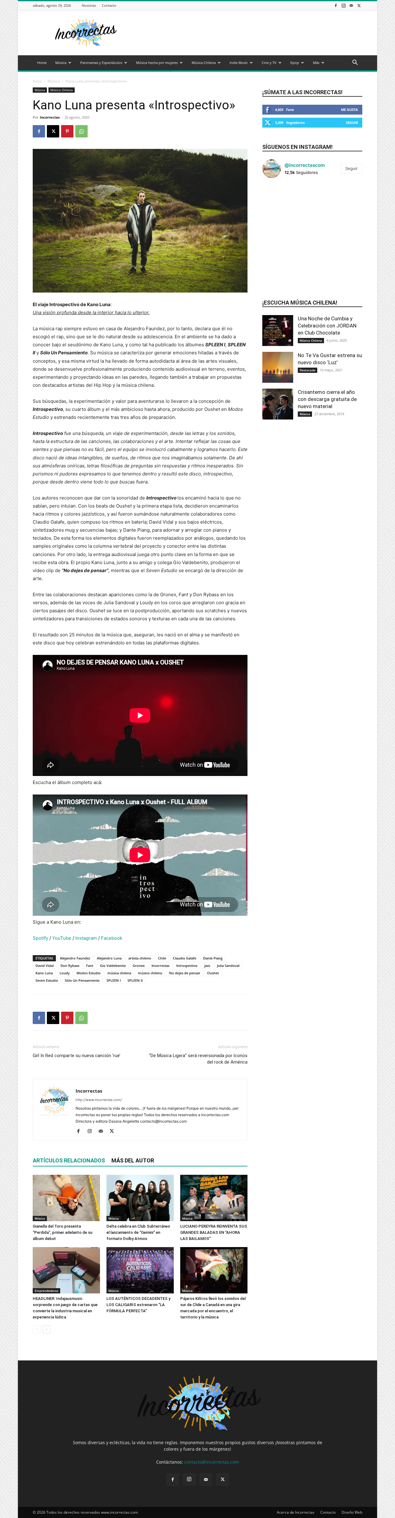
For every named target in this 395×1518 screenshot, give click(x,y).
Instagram (86, 938)
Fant (89, 965)
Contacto (109, 5)
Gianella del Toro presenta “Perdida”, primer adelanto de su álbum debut (62, 1232)
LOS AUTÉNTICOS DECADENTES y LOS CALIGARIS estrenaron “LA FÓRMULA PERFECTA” (138, 1304)
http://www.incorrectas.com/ (99, 1100)
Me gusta (349, 109)
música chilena (119, 973)
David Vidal (44, 965)
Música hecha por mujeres (157, 62)
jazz (207, 965)
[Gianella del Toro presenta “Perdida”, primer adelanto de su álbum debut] (66, 1198)
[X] (359, 5)
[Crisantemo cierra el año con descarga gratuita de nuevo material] (277, 404)
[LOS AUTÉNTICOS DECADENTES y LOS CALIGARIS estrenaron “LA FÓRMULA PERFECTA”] (140, 1270)
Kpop (294, 62)
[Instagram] (343, 5)
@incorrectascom (305, 165)
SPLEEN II (135, 980)
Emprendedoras (46, 1290)
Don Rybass (69, 965)
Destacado (307, 370)
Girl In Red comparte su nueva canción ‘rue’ (76, 1055)
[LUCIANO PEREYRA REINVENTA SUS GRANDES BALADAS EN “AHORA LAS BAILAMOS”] (213, 1198)
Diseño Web (352, 1512)
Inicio (37, 81)
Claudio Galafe (184, 958)
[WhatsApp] (81, 131)
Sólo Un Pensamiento (82, 980)
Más (316, 62)
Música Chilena (204, 62)
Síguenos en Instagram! (297, 147)
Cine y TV (269, 62)
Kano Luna (44, 973)
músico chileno (150, 973)
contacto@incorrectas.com (211, 1462)
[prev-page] (36, 1329)
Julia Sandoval (228, 965)
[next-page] (46, 1329)
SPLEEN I (113, 980)
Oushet (213, 973)
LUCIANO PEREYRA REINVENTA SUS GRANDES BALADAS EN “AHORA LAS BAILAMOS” (213, 1232)
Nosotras (89, 5)
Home (42, 62)
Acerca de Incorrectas (295, 1512)
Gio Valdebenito (113, 965)
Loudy (65, 973)
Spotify (40, 938)
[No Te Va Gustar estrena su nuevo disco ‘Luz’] (277, 367)
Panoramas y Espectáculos (101, 62)
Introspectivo (187, 965)
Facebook (111, 938)
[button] (354, 63)
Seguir (352, 122)
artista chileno (139, 958)
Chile (162, 958)
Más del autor (132, 1160)
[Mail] (351, 5)
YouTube (61, 938)
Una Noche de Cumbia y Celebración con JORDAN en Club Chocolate (327, 325)
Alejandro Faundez (75, 958)
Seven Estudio (46, 980)
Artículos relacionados (69, 1160)
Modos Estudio (89, 973)
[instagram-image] (279, 199)
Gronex (139, 965)
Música (60, 62)
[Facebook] (335, 5)
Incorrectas (50, 117)
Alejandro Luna (109, 958)
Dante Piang (212, 958)
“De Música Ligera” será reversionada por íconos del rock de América (198, 1059)
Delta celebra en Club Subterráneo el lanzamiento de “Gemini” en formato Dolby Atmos (138, 1232)
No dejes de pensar (184, 973)
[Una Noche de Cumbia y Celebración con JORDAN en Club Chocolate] (277, 330)
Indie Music (239, 62)
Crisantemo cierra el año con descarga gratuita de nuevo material (327, 399)
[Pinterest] (67, 131)
